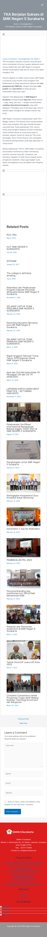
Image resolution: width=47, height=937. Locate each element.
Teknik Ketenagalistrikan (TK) (23, 879)
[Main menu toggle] (42, 4)
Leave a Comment (10, 59)
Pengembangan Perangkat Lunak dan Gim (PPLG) (23, 885)
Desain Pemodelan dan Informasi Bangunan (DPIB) (23, 863)
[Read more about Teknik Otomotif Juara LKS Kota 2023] (23, 650)
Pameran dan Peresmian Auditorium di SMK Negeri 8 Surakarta (21, 628)
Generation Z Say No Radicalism (23, 528)
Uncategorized (24, 59)
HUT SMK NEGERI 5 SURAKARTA (17, 247)
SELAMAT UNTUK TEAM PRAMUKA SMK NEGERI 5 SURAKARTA (20, 341)
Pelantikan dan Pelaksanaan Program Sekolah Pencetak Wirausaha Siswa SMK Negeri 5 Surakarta (23, 291)
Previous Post (23, 719)
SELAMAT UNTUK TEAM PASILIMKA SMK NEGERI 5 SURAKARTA (20, 308)
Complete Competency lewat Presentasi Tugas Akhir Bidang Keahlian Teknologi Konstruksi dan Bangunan (22, 698)
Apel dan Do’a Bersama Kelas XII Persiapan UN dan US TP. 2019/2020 (23, 374)
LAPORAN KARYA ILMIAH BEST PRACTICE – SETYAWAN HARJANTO (23, 390)
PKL (23, 897)
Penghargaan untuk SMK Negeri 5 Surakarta (23, 463)
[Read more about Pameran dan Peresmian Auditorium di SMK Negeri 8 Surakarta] (23, 614)
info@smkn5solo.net (28, 850)
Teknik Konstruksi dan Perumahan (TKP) (23, 866)
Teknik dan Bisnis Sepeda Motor (23, 874)
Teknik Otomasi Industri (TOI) (23, 882)
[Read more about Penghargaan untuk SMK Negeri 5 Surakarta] (23, 450)
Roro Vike (12, 234)
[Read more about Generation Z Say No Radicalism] (23, 516)
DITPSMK (12, 261)
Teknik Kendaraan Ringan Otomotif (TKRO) (23, 871)
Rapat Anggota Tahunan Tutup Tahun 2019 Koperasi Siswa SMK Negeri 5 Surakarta (22, 357)
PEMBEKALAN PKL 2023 (19, 560)
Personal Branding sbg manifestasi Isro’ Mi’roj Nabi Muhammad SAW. (21, 593)
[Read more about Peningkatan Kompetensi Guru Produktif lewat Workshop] (23, 483)
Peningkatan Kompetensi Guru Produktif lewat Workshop (22, 496)
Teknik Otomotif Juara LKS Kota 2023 (23, 663)
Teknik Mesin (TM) (23, 869)
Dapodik (23, 895)
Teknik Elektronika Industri (23, 877)
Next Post (23, 723)
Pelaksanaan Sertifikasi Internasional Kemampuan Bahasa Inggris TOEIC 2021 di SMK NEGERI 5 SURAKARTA (22, 427)
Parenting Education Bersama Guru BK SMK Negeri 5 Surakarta (22, 324)
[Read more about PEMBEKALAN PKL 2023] (23, 547)
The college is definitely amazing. (19, 274)
